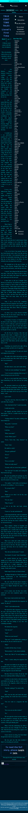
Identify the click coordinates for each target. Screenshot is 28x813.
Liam (16, 131)
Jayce (16, 118)
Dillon (16, 87)
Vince (16, 218)
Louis (16, 136)
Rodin (16, 174)
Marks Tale (17, 144)
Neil (16, 154)
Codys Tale (17, 75)
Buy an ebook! (20, 27)
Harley (16, 106)
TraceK (16, 210)
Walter (16, 222)
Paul (16, 159)
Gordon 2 (17, 101)
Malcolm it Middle (19, 143)
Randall (17, 167)
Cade (16, 62)
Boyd (16, 55)
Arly (16, 49)
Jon (15, 121)
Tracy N (17, 212)
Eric (16, 93)
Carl (16, 65)
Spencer (17, 190)
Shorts (16, 10)
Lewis (16, 129)
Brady (16, 57)
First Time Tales (10, 10)
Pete (16, 162)
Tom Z (16, 205)
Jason (16, 113)
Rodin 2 (17, 176)
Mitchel (17, 151)
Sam (16, 177)
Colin (16, 77)
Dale (16, 78)
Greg (16, 105)
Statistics (17, 41)
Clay (16, 73)
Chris (16, 72)
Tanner (16, 199)
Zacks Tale (17, 228)
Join (15, 753)
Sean (16, 184)
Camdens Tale (18, 64)
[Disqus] (14, 779)
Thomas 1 (17, 204)
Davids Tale (18, 83)
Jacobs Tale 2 (18, 111)
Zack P (16, 227)
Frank (16, 95)
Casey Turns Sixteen (20, 67)
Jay (15, 116)
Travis (16, 213)
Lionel (16, 133)
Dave (16, 82)
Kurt (16, 124)
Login (21, 750)
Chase (16, 70)
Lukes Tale (17, 139)
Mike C (16, 149)
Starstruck (17, 194)
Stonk (16, 195)
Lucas (16, 138)
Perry (16, 161)
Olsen (16, 157)
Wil (16, 225)
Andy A (17, 45)
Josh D (16, 123)
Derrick (16, 85)
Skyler (16, 189)
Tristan (16, 215)
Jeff (16, 120)
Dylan (16, 88)
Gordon (16, 100)
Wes (16, 223)
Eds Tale (17, 90)
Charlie (16, 69)
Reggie (16, 169)
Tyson (16, 217)
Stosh (16, 197)
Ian (15, 108)
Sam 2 (16, 179)
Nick (16, 156)
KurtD (16, 126)
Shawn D (17, 185)
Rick (16, 171)
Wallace (17, 220)
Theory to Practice (19, 202)
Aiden (16, 42)
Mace (16, 141)
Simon (16, 187)
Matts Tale (17, 146)
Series (21, 10)
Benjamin (17, 52)
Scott (16, 180)
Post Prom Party (19, 164)
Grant (16, 103)
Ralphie (17, 166)
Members (14, 12)
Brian (16, 59)
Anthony (17, 47)
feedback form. (10, 804)
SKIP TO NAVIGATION (14, 1)
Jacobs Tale (17, 110)
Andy (16, 44)
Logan (16, 134)
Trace (16, 208)
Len (16, 128)
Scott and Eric (18, 182)
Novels (25, 10)
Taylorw (17, 200)
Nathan (16, 152)
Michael (17, 148)
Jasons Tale (17, 115)
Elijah (16, 92)
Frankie (16, 97)
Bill (16, 54)
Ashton (16, 50)
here (17, 808)
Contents (3, 10)
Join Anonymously (20, 33)
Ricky (16, 172)
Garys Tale (17, 98)
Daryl (16, 80)
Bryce (16, 60)
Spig (16, 192)
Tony (16, 207)
